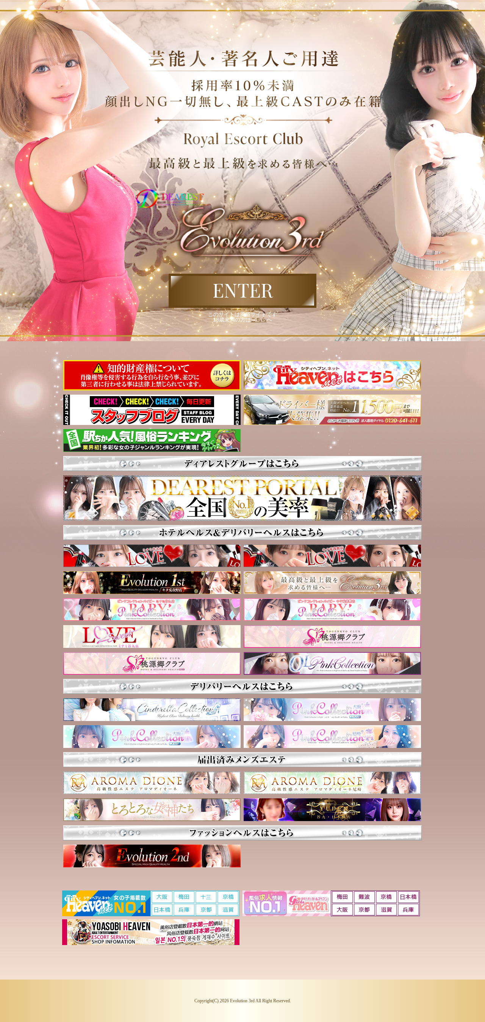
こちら (259, 320)
